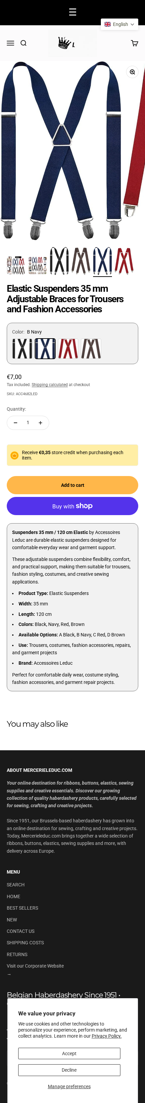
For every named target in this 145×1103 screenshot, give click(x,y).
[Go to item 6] (124, 262)
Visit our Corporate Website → (35, 969)
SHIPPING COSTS (25, 942)
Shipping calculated (50, 384)
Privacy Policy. (107, 1036)
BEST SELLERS (22, 908)
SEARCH (16, 884)
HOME (13, 896)
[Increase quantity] (40, 423)
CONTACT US (20, 931)
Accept (69, 1053)
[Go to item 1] (16, 266)
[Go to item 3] (59, 262)
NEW (12, 919)
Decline (69, 1070)
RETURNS (17, 954)
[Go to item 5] (102, 262)
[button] (119, 24)
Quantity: (16, 409)
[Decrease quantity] (15, 423)
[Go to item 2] (37, 266)
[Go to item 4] (80, 262)
